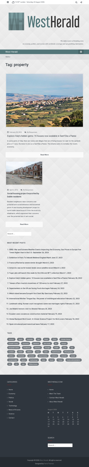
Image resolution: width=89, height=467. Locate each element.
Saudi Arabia (43, 356)
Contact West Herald (56, 398)
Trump (60, 360)
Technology (13, 406)
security (63, 356)
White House (33, 364)
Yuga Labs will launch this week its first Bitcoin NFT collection (34, 273)
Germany (37, 347)
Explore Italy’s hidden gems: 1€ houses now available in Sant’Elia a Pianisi (41, 136)
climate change (66, 339)
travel (51, 360)
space (24, 360)
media (20, 352)
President (21, 356)
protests (31, 356)
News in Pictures (14, 410)
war (23, 364)
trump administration (73, 360)
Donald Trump (13, 343)
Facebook (27, 347)
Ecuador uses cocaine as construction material (28, 314)
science (54, 356)
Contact (11, 418)
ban (38, 339)
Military (29, 352)
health (56, 347)
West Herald (11, 51)
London (11, 352)
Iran (72, 347)
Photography (69, 352)
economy (26, 343)
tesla (43, 360)
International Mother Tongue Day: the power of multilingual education (37, 299)
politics (11, 356)
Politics (11, 398)
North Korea (56, 352)
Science (11, 414)
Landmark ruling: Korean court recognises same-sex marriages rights (37, 304)
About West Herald (55, 402)
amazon (11, 339)
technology (33, 360)
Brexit (46, 339)
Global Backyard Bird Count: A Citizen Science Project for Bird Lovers (37, 319)
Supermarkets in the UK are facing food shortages (29, 288)
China (54, 339)
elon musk (47, 343)
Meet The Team (55, 394)
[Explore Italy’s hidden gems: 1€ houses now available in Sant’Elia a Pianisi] (44, 100)
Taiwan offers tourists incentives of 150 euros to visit (31, 283)
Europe (64, 343)
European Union (14, 347)
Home (8, 57)
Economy (12, 394)
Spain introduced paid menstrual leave (24, 324)
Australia (30, 339)
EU (56, 343)
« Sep (50, 431)
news (46, 352)
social (73, 356)
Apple (20, 339)
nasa (37, 352)
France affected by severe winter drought (25, 263)
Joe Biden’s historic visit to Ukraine (23, 309)
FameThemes (49, 463)
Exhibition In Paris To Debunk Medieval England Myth (30, 258)
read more (44, 155)
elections (36, 343)
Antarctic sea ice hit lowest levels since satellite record (31, 268)
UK (10, 364)
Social (11, 402)
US (16, 364)
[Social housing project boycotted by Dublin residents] (24, 173)
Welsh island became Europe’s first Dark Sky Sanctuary (31, 293)
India (64, 347)
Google (47, 347)
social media (13, 360)
